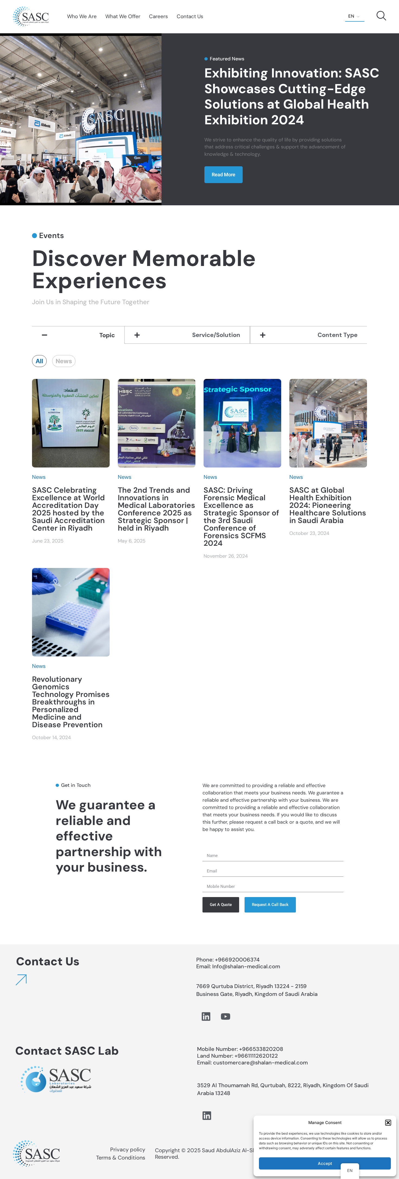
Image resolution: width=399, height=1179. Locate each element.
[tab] (78, 335)
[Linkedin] (206, 1016)
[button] (388, 1122)
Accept (325, 1163)
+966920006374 (237, 959)
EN (351, 16)
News (64, 361)
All (39, 361)
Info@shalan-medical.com (246, 966)
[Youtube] (225, 1016)
